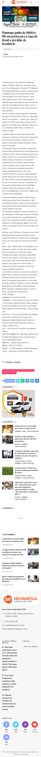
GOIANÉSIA (18, 431)
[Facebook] (6, 727)
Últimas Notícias (9, 373)
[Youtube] (34, 727)
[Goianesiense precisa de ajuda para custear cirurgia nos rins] (7, 429)
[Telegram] (6, 739)
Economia (17, 444)
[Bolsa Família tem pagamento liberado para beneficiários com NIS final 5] (33, 578)
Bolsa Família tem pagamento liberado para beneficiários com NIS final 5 (13, 579)
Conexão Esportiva (10, 370)
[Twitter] (15, 727)
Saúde (24, 431)
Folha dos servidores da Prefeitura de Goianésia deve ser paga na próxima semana (9, 702)
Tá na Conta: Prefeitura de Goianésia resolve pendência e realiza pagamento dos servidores (9, 682)
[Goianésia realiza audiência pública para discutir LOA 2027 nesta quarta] (7, 439)
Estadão (5, 54)
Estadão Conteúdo (13, 362)
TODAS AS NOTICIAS (26, 370)
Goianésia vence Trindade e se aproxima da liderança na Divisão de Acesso (26, 470)
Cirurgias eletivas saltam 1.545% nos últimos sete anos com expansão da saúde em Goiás (14, 552)
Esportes (29, 461)
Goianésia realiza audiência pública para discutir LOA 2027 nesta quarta (26, 439)
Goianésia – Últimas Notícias (9, 642)
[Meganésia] (19, 2)
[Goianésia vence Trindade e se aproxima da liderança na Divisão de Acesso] (7, 471)
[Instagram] (25, 727)
